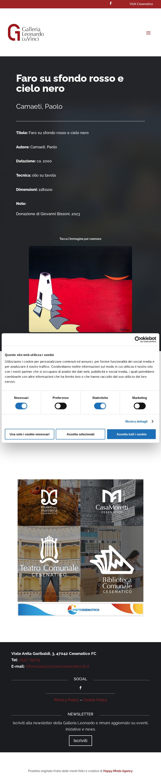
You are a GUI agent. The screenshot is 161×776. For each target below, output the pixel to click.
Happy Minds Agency (118, 771)
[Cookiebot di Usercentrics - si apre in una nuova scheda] (137, 339)
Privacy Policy (66, 700)
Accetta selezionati (80, 434)
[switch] (61, 406)
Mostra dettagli (136, 421)
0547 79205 (29, 659)
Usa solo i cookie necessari (29, 434)
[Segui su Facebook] (110, 3)
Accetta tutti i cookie (132, 434)
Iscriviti (80, 740)
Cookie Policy (95, 700)
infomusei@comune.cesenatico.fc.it (57, 666)
